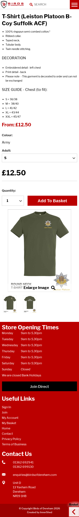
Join (4, 412)
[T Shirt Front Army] (39, 250)
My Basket (9, 423)
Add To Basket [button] (52, 200)
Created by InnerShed (39, 512)
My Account (10, 418)
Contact (7, 433)
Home (6, 428)
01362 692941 (23, 462)
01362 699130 (23, 467)
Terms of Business (14, 444)
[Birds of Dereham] (13, 4)
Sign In (6, 407)
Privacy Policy (11, 439)
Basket (72, 508)
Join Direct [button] (39, 386)
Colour (7, 135)
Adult (6, 150)
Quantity (8, 190)
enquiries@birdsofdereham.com (35, 475)
